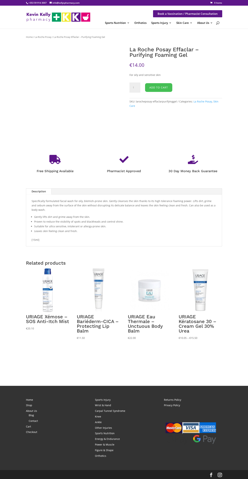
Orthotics (140, 23)
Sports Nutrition (115, 23)
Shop (29, 405)
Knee (98, 416)
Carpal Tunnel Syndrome (110, 411)
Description (39, 191)
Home (29, 37)
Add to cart (158, 87)
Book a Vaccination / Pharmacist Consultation (188, 13)
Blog (31, 415)
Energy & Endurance (107, 439)
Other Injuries (103, 427)
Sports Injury (159, 23)
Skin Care (182, 23)
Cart (28, 426)
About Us (203, 23)
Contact (33, 421)
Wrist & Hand (103, 405)
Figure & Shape (104, 450)
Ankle (98, 422)
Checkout (31, 432)
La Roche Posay (43, 37)
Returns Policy (172, 399)
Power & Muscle (104, 444)
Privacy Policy (172, 405)
